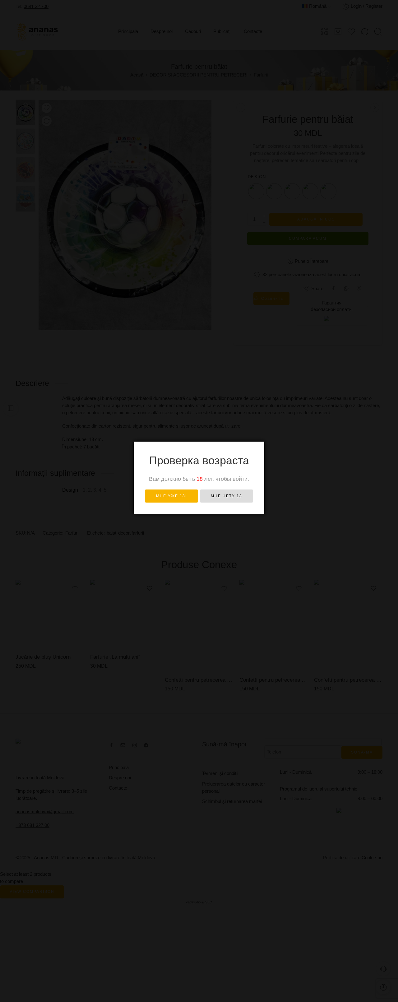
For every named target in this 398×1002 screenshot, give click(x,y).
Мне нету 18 (226, 496)
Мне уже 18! (171, 496)
